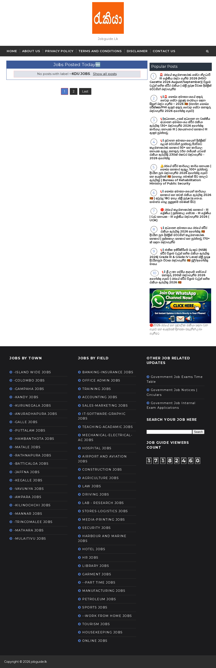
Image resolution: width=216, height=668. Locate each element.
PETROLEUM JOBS (99, 599)
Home (12, 51)
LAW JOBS (91, 486)
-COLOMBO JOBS (29, 380)
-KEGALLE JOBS (28, 480)
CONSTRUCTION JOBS (102, 469)
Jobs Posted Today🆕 (77, 64)
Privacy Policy (59, 51)
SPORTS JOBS (95, 607)
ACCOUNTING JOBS (99, 397)
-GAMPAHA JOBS (29, 389)
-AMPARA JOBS (27, 497)
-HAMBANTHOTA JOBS (34, 439)
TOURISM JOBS (96, 624)
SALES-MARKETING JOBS (105, 405)
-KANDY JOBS (26, 397)
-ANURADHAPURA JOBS (35, 414)
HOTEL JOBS (93, 549)
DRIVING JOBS (95, 494)
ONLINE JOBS (95, 641)
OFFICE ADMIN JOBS (101, 380)
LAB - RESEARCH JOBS (103, 503)
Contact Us (164, 51)
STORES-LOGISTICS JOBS (105, 511)
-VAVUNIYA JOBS (29, 489)
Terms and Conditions (100, 51)
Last (85, 91)
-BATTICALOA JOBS (31, 464)
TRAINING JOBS (96, 389)
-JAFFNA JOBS (27, 472)
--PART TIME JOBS (98, 582)
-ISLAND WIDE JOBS (32, 372)
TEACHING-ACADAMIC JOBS (107, 427)
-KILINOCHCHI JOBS (32, 505)
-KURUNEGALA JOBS (32, 405)
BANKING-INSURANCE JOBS (107, 372)
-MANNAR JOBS (28, 514)
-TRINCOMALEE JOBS (33, 522)
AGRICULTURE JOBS (100, 478)
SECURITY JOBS (96, 528)
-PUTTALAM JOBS (29, 430)
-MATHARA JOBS (29, 530)
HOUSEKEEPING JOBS (102, 632)
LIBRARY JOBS (95, 566)
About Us (31, 51)
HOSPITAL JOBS (97, 448)
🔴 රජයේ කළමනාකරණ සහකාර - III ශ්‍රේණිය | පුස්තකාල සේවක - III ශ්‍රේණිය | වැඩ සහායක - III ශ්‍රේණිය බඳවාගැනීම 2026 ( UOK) (180, 215)
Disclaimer (137, 51)
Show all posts (104, 74)
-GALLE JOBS (26, 422)
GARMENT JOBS (96, 574)
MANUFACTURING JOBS (103, 591)
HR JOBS (90, 557)
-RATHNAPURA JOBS (32, 455)
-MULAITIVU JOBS (30, 538)
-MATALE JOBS (27, 447)
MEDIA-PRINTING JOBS (103, 519)
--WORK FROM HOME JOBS (107, 616)
